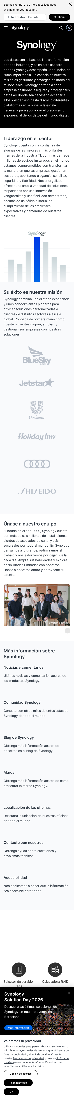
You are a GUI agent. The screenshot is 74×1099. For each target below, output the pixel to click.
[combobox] (25, 17)
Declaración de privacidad (28, 1058)
